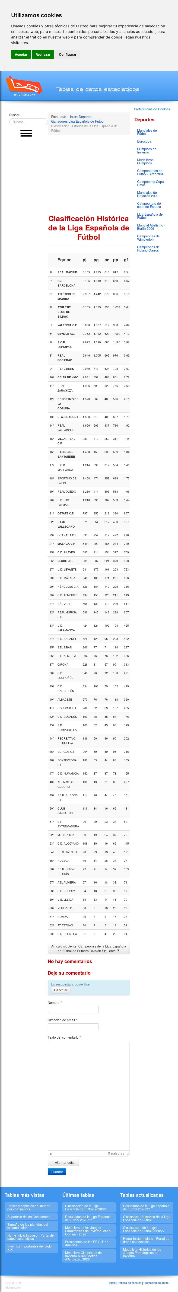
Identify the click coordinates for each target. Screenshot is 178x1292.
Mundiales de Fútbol (147, 132)
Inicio (112, 1283)
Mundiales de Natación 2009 (148, 194)
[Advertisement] (26, 211)
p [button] (51, 1153)
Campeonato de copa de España (149, 205)
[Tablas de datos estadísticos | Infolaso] (23, 85)
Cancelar (60, 990)
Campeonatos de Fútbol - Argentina (150, 172)
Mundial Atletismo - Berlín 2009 (151, 227)
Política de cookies (129, 1283)
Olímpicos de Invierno (146, 150)
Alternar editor (65, 1162)
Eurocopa (144, 141)
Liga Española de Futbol (150, 216)
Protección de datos (155, 1283)
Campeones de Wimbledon (148, 238)
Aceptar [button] (21, 54)
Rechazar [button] (43, 54)
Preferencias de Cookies (152, 109)
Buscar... (15, 114)
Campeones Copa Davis (150, 183)
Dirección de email (62, 1020)
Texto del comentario (64, 1037)
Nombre (55, 1002)
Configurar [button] (67, 54)
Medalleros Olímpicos (145, 161)
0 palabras (116, 1153)
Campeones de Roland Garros (148, 248)
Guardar (57, 1171)
